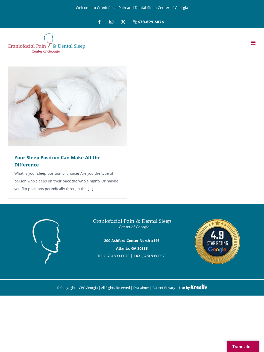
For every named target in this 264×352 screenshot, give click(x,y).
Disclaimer (141, 287)
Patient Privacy (163, 287)
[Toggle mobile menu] (253, 42)
